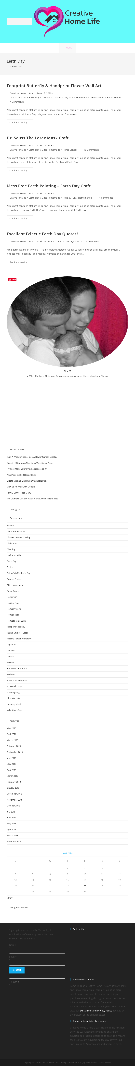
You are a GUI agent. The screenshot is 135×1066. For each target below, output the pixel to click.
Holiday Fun (97, 97)
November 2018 (14, 799)
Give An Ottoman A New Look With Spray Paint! (30, 462)
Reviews (11, 674)
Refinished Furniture (17, 668)
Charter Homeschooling (18, 537)
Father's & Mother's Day (55, 97)
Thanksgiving (13, 692)
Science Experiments (17, 680)
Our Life (10, 650)
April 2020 (11, 734)
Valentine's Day (14, 710)
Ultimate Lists (13, 698)
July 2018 (11, 811)
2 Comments (93, 241)
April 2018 (11, 829)
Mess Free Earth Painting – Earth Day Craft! (49, 185)
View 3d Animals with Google (21, 486)
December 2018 (14, 793)
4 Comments (17, 101)
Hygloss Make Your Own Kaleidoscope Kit (27, 468)
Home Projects (14, 608)
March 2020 (12, 740)
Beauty (10, 525)
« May (10, 897)
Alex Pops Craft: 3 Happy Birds (21, 474)
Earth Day (34, 97)
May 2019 (11, 763)
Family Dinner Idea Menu (19, 492)
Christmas (12, 543)
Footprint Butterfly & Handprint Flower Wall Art (54, 85)
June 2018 (11, 817)
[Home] (7, 66)
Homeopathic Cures (16, 620)
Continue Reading (21, 123)
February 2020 (14, 746)
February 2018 (14, 841)
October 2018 (13, 805)
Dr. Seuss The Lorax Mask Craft (38, 137)
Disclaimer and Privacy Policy (96, 1010)
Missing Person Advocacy (19, 638)
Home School (114, 97)
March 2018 (12, 835)
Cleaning (11, 549)
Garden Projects (14, 579)
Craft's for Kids (18, 97)
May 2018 (11, 823)
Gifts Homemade (79, 97)
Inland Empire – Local (17, 632)
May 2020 (11, 728)
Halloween (12, 596)
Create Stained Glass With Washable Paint (27, 480)
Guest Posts (12, 590)
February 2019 (14, 781)
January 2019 (13, 787)
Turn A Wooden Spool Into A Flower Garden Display (32, 456)
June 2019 (11, 758)
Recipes (10, 662)
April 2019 (11, 769)
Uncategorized (14, 704)
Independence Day (16, 626)
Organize (11, 644)
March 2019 (12, 775)
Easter (10, 567)
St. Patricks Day (14, 686)
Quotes (75, 241)
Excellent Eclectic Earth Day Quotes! (42, 233)
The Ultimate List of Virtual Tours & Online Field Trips (32, 498)
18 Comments (91, 149)
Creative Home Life (20, 93)
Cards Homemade (16, 531)
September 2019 (15, 752)
